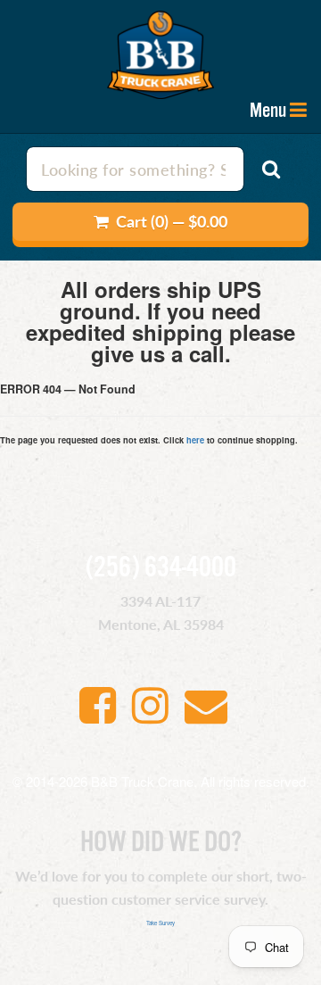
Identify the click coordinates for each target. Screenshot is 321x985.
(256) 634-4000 (161, 568)
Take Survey (160, 923)
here (195, 440)
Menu (268, 110)
